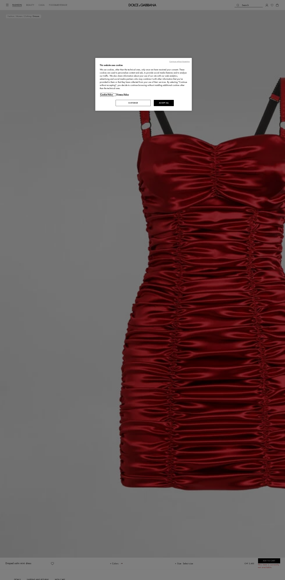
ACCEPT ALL (164, 103)
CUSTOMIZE (133, 103)
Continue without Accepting (179, 61)
